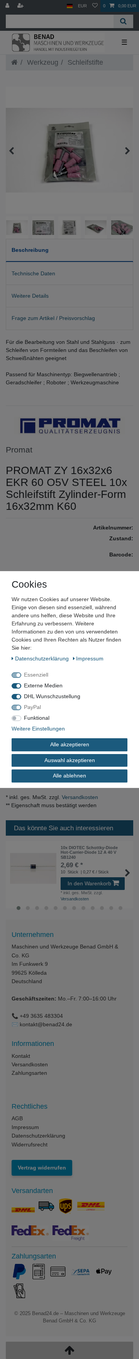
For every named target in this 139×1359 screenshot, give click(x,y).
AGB (17, 1118)
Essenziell (36, 675)
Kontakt (21, 1056)
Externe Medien (43, 685)
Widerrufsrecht (29, 1144)
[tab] (69, 250)
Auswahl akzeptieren (69, 760)
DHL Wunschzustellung (52, 696)
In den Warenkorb (89, 883)
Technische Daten (33, 273)
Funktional (36, 718)
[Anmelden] (8, 6)
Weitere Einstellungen (38, 729)
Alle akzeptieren (69, 744)
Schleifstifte (84, 62)
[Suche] (123, 21)
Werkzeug (41, 62)
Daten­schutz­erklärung (42, 658)
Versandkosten (79, 797)
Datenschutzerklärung (38, 1136)
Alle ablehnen (69, 776)
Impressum (25, 1127)
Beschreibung (30, 250)
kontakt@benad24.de (46, 1024)
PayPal (32, 707)
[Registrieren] (21, 6)
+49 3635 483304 (41, 1016)
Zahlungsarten (29, 1073)
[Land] (69, 6)
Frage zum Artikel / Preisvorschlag (53, 318)
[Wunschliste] (95, 6)
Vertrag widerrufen (42, 1168)
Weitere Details (30, 296)
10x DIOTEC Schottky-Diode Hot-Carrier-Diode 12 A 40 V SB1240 (89, 852)
